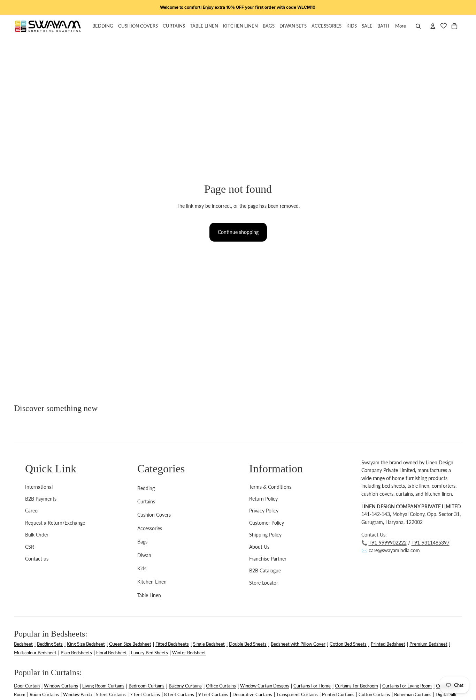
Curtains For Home (312, 685)
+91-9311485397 (431, 543)
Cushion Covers (154, 515)
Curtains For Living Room (407, 685)
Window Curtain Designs (264, 685)
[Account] (432, 26)
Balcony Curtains (185, 685)
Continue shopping (238, 232)
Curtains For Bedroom (356, 685)
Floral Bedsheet (111, 652)
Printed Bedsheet (388, 644)
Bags (142, 542)
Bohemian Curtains (412, 694)
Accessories (149, 528)
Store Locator (263, 583)
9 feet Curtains (213, 694)
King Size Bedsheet (86, 644)
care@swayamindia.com (394, 550)
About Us (259, 547)
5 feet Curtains (111, 694)
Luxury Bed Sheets (149, 652)
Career (32, 510)
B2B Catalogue (265, 570)
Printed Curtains (338, 694)
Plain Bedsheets (76, 652)
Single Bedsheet (209, 644)
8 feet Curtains (179, 694)
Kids (141, 568)
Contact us (36, 559)
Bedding (146, 488)
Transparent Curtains (297, 694)
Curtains (146, 501)
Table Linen (149, 595)
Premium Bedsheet (428, 644)
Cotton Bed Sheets (348, 644)
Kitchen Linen (152, 582)
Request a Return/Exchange (55, 523)
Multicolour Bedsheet (35, 652)
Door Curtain (27, 685)
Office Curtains (221, 685)
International (39, 487)
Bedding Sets (50, 644)
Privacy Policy (263, 510)
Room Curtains (44, 694)
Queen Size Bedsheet (130, 644)
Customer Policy (266, 523)
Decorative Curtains (252, 694)
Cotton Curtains (374, 694)
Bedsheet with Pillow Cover (298, 644)
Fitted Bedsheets (172, 644)
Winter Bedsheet (189, 652)
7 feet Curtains (145, 694)
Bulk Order (36, 535)
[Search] (418, 26)
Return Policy (263, 499)
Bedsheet (23, 644)
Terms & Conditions (270, 487)
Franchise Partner (267, 559)
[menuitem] (400, 26)
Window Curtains (61, 685)
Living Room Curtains (103, 685)
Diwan (144, 555)
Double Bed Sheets (248, 644)
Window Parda (77, 694)
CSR (29, 547)
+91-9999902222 (388, 543)
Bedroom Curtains (146, 685)
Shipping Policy (265, 535)
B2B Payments (40, 499)
